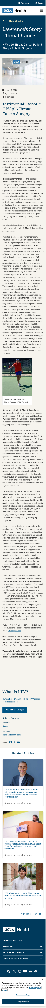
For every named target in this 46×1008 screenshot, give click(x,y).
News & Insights (16, 21)
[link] (10, 742)
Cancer (5, 726)
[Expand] (41, 940)
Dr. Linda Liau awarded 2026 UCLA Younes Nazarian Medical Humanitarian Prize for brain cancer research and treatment (23, 845)
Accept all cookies (23, 1002)
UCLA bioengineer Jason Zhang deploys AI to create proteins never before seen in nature (23, 895)
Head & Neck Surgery (11, 734)
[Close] (42, 979)
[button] (23, 3)
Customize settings (23, 995)
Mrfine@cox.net (14, 630)
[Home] (3, 20)
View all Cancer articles (31, 913)
